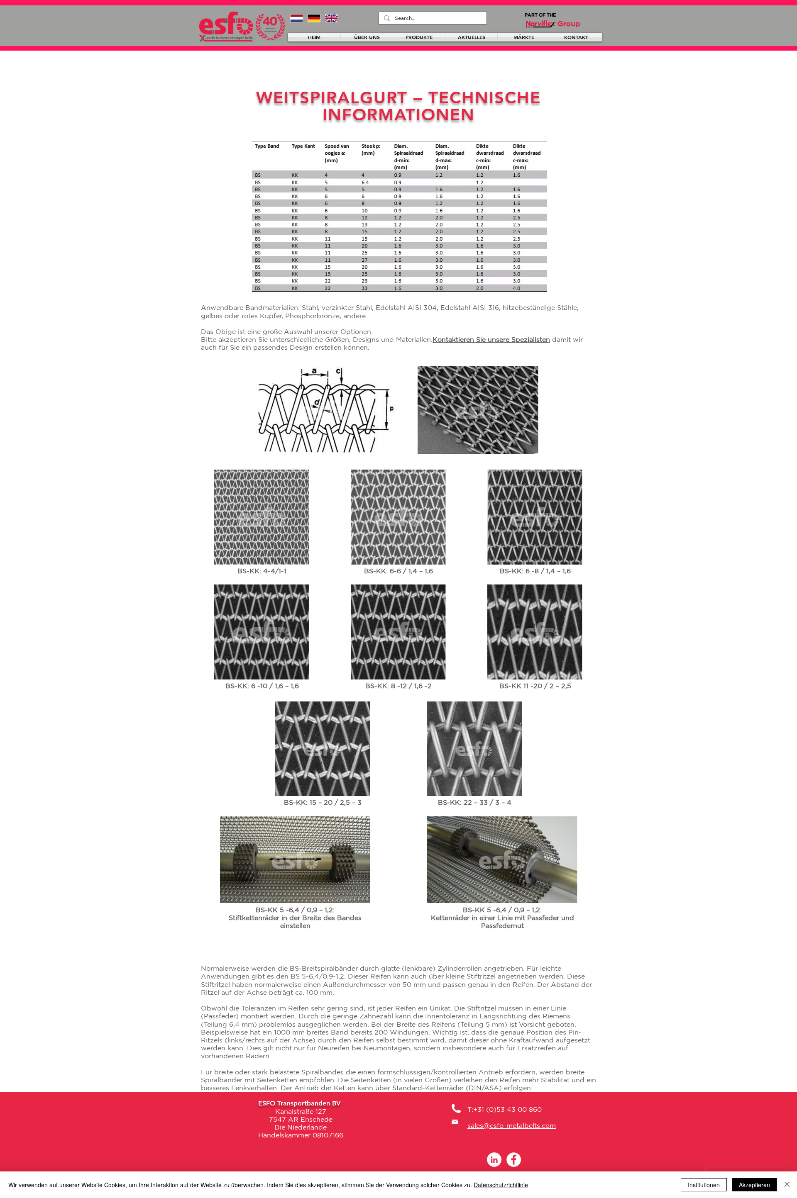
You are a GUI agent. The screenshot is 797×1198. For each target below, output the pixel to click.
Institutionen (704, 1185)
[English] (331, 18)
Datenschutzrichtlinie (501, 1185)
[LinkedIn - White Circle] (494, 1159)
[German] (314, 18)
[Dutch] (296, 18)
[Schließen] (787, 1184)
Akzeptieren (754, 1185)
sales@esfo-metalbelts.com (511, 1125)
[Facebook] (513, 1159)
